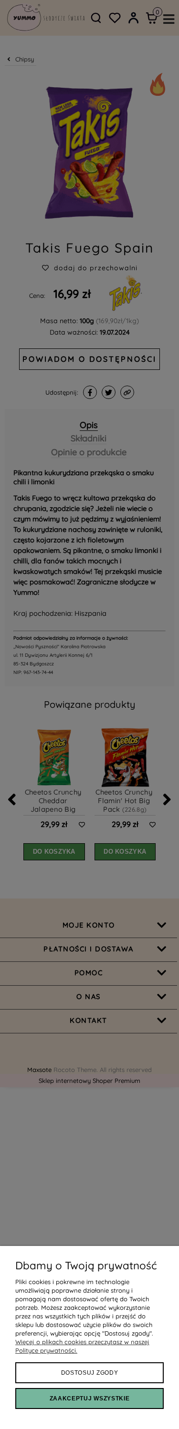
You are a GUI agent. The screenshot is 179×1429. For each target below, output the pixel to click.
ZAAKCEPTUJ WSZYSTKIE (90, 1398)
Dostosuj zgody (89, 1372)
